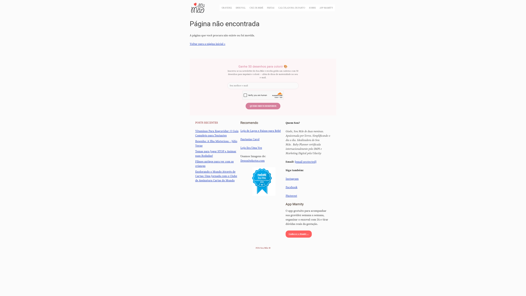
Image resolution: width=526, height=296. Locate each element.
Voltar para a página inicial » (207, 44)
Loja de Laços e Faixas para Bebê (260, 131)
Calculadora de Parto (291, 7)
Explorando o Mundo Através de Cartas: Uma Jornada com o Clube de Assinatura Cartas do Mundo (216, 176)
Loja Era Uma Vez (251, 148)
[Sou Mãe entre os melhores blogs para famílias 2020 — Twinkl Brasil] (263, 181)
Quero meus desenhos (263, 106)
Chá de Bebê (256, 7)
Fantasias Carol (249, 139)
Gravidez (226, 7)
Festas (270, 7)
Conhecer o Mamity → (299, 234)
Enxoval (241, 7)
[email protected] (305, 162)
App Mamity (326, 7)
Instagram (292, 179)
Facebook (291, 187)
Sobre (312, 7)
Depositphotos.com (252, 161)
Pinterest (291, 196)
